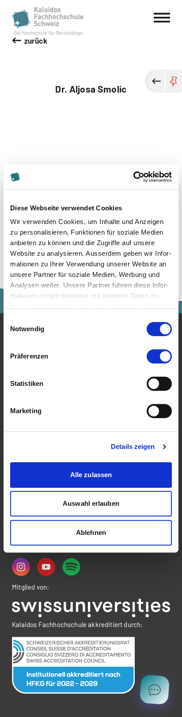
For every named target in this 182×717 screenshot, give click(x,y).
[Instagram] (21, 567)
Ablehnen (91, 532)
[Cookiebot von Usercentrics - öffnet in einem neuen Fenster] (133, 177)
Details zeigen (133, 446)
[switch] (159, 356)
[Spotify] (71, 567)
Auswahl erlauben (91, 503)
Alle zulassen (91, 474)
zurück (35, 40)
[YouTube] (46, 567)
